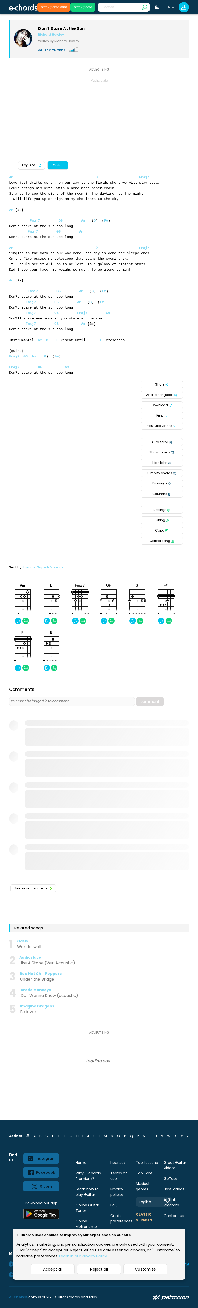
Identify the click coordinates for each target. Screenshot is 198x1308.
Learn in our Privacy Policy (83, 1256)
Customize (145, 1269)
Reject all (99, 1269)
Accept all (52, 1269)
